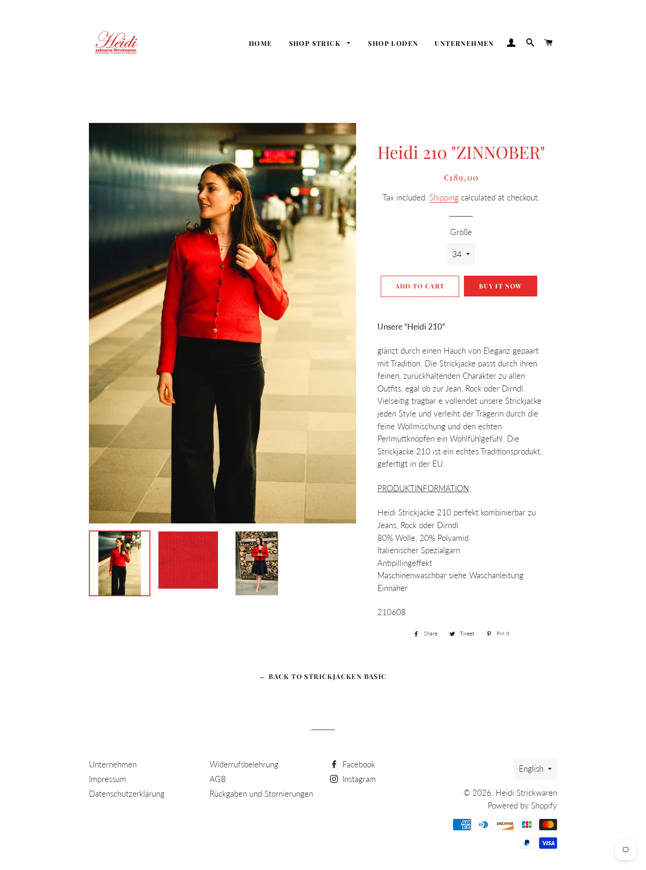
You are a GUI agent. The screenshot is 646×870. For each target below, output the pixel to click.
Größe (461, 232)
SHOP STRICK (316, 43)
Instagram (358, 779)
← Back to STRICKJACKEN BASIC (322, 676)
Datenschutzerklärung (127, 794)
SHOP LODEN (393, 43)
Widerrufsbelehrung (244, 764)
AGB (218, 779)
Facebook (357, 764)
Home (260, 43)
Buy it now (500, 286)
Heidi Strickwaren (526, 793)
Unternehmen (464, 43)
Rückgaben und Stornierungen (261, 794)
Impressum (107, 779)
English (531, 769)
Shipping (444, 197)
